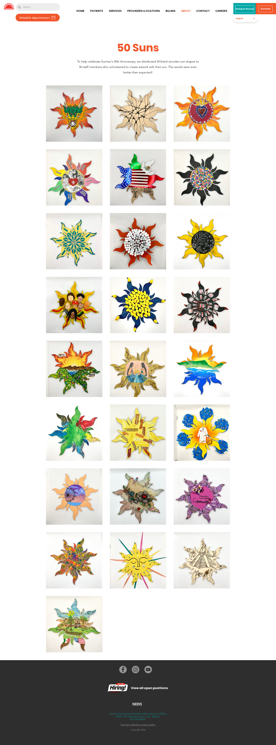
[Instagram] (135, 669)
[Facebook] (123, 669)
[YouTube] (148, 669)
